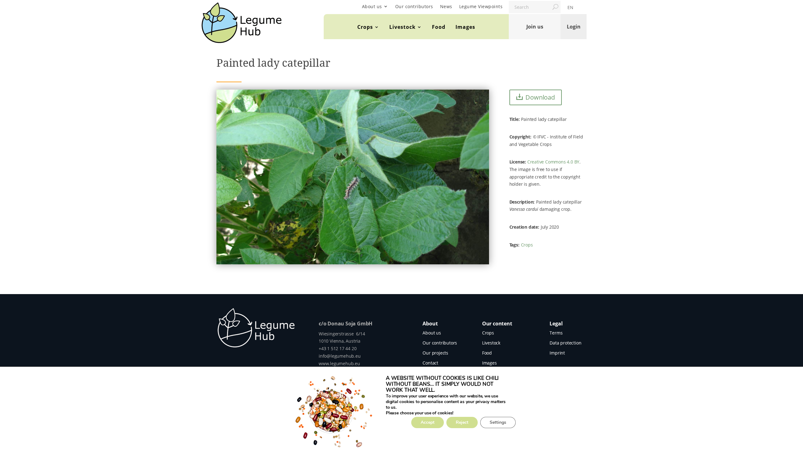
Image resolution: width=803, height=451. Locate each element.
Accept (427, 422)
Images (465, 26)
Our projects (435, 353)
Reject (462, 422)
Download (540, 97)
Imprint (557, 353)
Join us (534, 26)
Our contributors (414, 6)
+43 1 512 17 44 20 (337, 348)
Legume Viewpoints (481, 6)
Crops (365, 26)
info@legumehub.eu (340, 356)
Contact (430, 363)
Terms (556, 333)
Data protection (565, 343)
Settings (498, 422)
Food (438, 26)
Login (574, 26)
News (446, 6)
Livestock (402, 26)
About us (372, 6)
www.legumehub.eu (339, 363)
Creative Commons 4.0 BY (553, 162)
